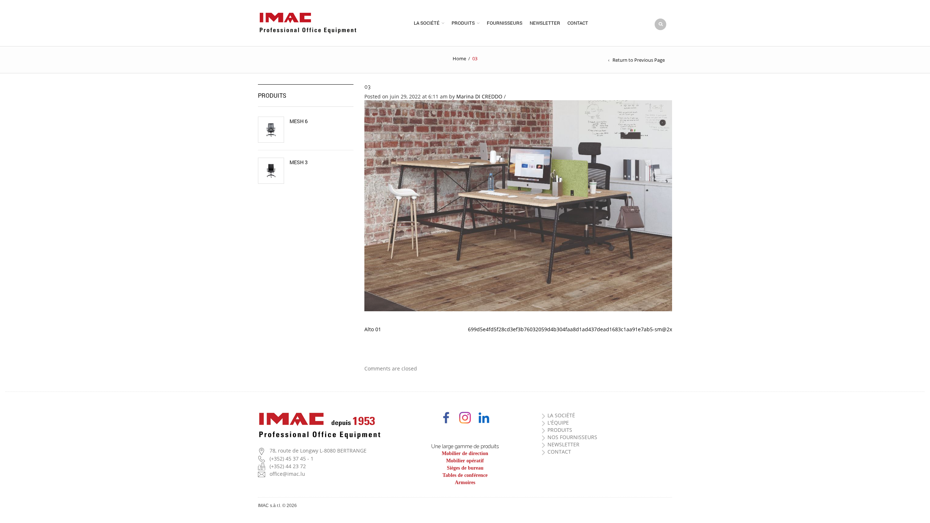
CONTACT (559, 451)
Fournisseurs (504, 23)
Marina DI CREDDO (479, 96)
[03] (518, 205)
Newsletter (545, 23)
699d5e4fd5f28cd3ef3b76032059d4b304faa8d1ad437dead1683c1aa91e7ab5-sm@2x (570, 329)
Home (459, 58)
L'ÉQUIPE (558, 422)
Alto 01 (372, 329)
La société (427, 23)
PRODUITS (559, 429)
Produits (463, 23)
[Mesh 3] (271, 171)
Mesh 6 (299, 121)
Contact (577, 23)
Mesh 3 (299, 162)
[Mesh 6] (271, 130)
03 (367, 87)
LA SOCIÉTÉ (561, 415)
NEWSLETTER (563, 444)
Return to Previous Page (638, 60)
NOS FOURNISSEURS (572, 437)
